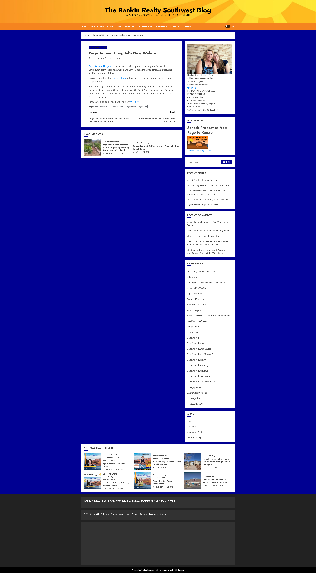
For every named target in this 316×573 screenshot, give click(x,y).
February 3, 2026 (161, 468)
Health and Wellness (197, 321)
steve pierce (193, 236)
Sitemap (164, 514)
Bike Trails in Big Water (218, 230)
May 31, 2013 (140, 152)
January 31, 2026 (211, 468)
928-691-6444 (193, 87)
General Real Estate (196, 304)
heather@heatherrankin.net (116, 514)
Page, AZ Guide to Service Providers (134, 26)
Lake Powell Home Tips (198, 365)
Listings (189, 26)
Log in (190, 421)
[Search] (233, 26)
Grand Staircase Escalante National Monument (209, 315)
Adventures (192, 277)
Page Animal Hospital (100, 66)
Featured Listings (195, 299)
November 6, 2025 (162, 487)
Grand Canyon (194, 310)
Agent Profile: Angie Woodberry (202, 204)
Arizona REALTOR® (196, 288)
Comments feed (194, 432)
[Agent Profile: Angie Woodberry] (142, 480)
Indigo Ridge (193, 326)
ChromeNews (166, 570)
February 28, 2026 (112, 470)
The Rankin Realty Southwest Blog (158, 10)
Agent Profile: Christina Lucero (202, 180)
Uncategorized (194, 398)
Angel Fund (120, 78)
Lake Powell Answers (197, 343)
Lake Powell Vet (101, 106)
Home (84, 26)
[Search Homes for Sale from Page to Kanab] (226, 162)
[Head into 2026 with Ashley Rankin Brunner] (92, 480)
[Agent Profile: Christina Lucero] (92, 461)
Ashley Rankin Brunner (198, 222)
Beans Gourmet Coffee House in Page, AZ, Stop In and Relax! (156, 147)
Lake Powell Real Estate (198, 376)
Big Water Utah (194, 293)
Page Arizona (131, 106)
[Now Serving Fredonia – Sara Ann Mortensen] (142, 461)
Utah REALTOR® (195, 403)
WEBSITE (135, 101)
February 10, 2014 (112, 154)
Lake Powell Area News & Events (203, 354)
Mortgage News (194, 387)
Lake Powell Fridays (196, 359)
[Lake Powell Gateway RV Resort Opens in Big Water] (192, 480)
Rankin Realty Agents (197, 393)
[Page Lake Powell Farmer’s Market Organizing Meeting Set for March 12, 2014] (92, 147)
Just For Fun (192, 332)
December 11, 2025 (112, 489)
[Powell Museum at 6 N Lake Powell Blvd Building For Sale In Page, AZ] (192, 461)
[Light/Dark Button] (227, 26)
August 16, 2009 (113, 58)
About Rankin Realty (100, 26)
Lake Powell (193, 337)
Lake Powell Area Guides (199, 348)
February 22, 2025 (212, 486)
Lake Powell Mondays (98, 47)
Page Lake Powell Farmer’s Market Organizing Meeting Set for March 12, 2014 (116, 147)
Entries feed (193, 426)
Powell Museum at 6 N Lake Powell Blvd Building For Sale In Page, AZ (216, 461)
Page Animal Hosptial (116, 106)
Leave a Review (139, 514)
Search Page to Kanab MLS (169, 26)
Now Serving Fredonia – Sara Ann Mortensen (208, 185)
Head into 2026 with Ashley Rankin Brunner (208, 199)
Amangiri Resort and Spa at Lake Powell (206, 282)
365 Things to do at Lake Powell (202, 271)
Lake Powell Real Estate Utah (201, 381)
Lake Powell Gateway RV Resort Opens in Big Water (215, 481)
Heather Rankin (97, 58)
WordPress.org (194, 437)
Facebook (153, 514)
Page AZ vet (142, 106)
